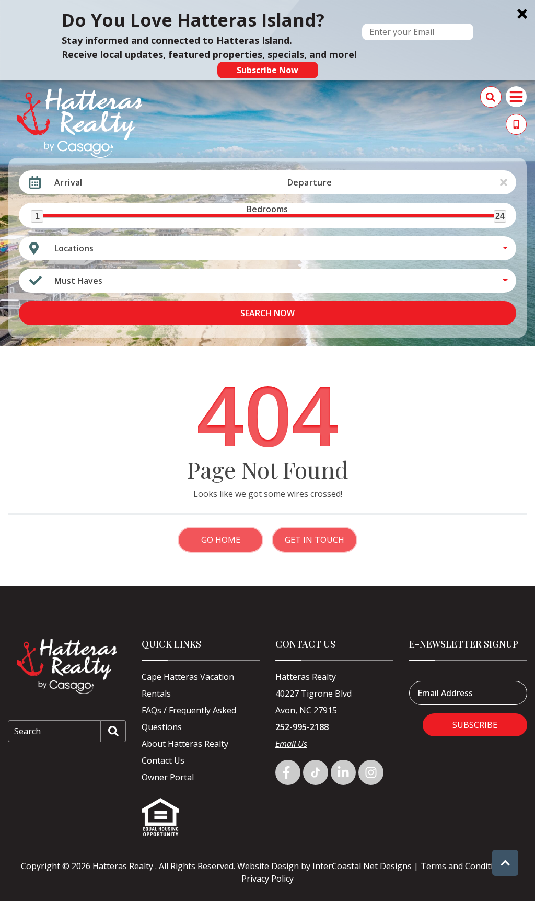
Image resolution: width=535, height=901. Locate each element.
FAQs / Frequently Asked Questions (189, 718)
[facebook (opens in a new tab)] (287, 772)
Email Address (445, 693)
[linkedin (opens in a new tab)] (343, 772)
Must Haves (78, 280)
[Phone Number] (516, 124)
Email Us (291, 743)
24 (500, 216)
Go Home (220, 540)
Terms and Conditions (464, 866)
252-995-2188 (302, 727)
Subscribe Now (267, 70)
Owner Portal (168, 777)
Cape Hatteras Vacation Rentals (188, 685)
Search (27, 731)
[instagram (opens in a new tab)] (370, 772)
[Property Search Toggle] (491, 97)
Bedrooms (267, 209)
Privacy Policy (267, 878)
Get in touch (314, 540)
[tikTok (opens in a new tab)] (315, 772)
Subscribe (474, 725)
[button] (267, 40)
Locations (74, 248)
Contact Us (163, 760)
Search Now (267, 313)
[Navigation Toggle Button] (516, 96)
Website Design (268, 866)
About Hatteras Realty (185, 743)
